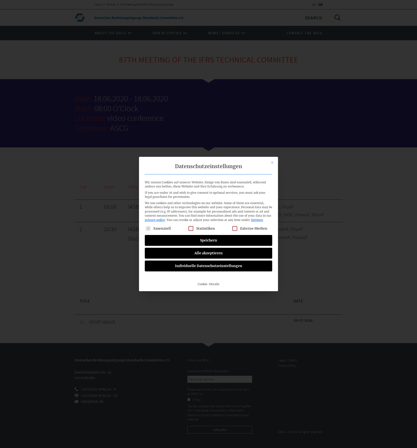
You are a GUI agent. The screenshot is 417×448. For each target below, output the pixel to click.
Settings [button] (257, 220)
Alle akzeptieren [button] (209, 253)
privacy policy (155, 220)
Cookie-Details (208, 284)
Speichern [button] (208, 240)
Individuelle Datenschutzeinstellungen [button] (208, 266)
